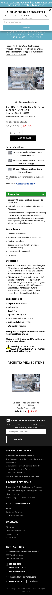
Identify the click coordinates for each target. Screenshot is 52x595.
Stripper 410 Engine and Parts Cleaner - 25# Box (26, 404)
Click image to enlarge (28, 102)
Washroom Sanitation (15, 473)
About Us (10, 527)
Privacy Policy (12, 534)
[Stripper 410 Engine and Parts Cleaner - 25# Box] (26, 96)
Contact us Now (25, 183)
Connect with (14, 581)
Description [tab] (13, 194)
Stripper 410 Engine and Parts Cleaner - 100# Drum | (28, 162)
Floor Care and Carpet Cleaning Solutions (24, 491)
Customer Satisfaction (15, 530)
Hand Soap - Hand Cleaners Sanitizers (22, 476)
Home (8, 508)
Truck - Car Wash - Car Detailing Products (23, 487)
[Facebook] (32, 582)
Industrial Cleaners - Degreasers (20, 455)
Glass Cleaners (12, 494)
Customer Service (14, 512)
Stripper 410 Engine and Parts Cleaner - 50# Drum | (28, 170)
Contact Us (11, 538)
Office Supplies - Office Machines (20, 498)
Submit (18, 439)
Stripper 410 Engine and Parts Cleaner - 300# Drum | (28, 153)
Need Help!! (10, 184)
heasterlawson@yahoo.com (23, 577)
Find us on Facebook (15, 516)
